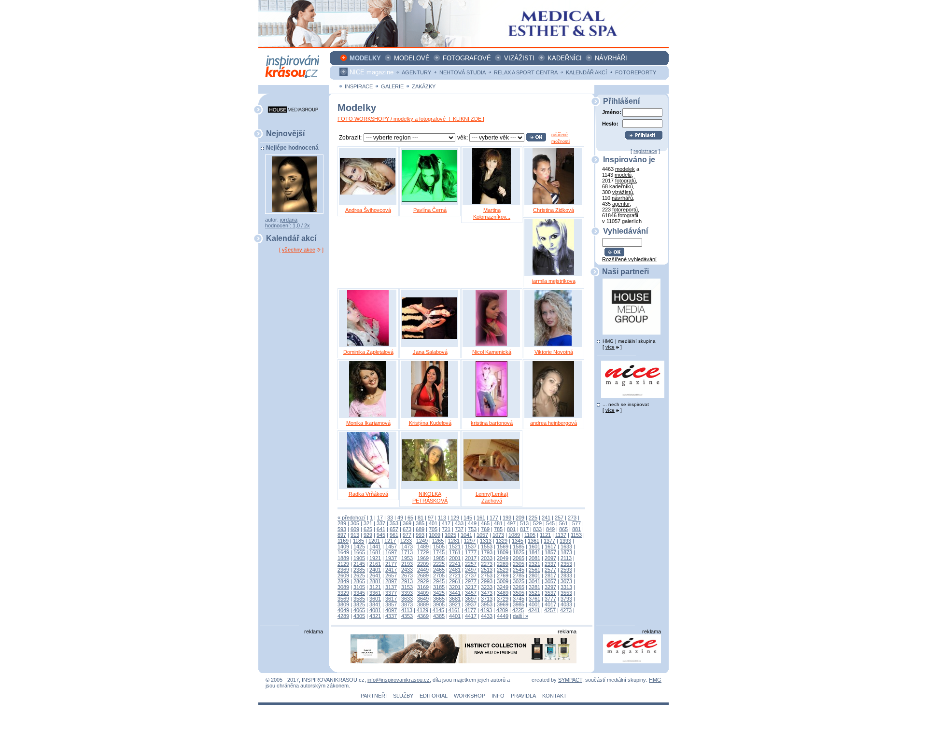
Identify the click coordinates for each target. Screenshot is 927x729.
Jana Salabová (430, 352)
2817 (550, 575)
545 (550, 523)
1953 (407, 558)
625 (368, 529)
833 (537, 529)
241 (546, 517)
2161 (375, 564)
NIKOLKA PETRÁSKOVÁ (430, 497)
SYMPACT (570, 680)
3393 (407, 593)
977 (407, 535)
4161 (454, 610)
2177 (391, 564)
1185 (358, 541)
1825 (518, 552)
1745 (439, 552)
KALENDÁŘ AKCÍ (586, 72)
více (610, 347)
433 (459, 523)
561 (563, 523)
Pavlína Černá (430, 210)
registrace (645, 151)
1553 (486, 546)
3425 (439, 593)
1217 (390, 541)
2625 (359, 575)
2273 (486, 564)
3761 (534, 599)
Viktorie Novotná (553, 352)
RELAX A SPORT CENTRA (526, 72)
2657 (391, 575)
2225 (439, 564)
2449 (423, 570)
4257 (550, 610)
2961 (455, 581)
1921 (375, 558)
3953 (486, 604)
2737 (471, 575)
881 (576, 529)
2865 (359, 581)
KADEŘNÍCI (565, 58)
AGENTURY (416, 72)
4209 (502, 610)
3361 (375, 593)
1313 (486, 541)
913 (355, 535)
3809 (343, 604)
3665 (439, 599)
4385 (439, 616)
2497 (471, 570)
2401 (375, 570)
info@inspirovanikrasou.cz (398, 680)
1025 (450, 535)
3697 (471, 599)
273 (572, 517)
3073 (566, 581)
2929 (423, 581)
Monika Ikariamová (368, 423)
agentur (621, 204)
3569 (343, 599)
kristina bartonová (492, 423)
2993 (486, 581)
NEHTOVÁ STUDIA (462, 72)
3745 (518, 599)
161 (481, 517)
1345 (517, 541)
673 (407, 529)
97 (431, 517)
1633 (566, 546)
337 (381, 523)
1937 (391, 558)
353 (394, 523)
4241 (534, 610)
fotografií (628, 215)
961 (394, 535)
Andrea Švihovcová (368, 210)
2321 (534, 564)
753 (472, 529)
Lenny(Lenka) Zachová (492, 497)
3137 (391, 587)
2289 (502, 564)
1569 (502, 546)
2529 (502, 570)
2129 (343, 564)
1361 (533, 541)
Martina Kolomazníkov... (491, 213)
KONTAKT (554, 696)
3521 (534, 593)
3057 (550, 581)
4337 (391, 616)
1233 (406, 541)
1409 (343, 546)
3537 (550, 593)
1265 (438, 541)
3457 (471, 593)
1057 (482, 535)
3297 (550, 587)
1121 (545, 535)
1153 (576, 535)
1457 (391, 546)
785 (498, 529)
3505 (518, 593)
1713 (407, 552)
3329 (343, 593)
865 (563, 529)
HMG (655, 680)
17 (380, 517)
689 (420, 529)
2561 (534, 570)
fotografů (625, 180)
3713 (486, 599)
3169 (423, 587)
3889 (423, 604)
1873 (566, 552)
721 (446, 529)
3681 (455, 599)
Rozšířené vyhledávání (629, 259)
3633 (407, 599)
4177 (470, 610)
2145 (359, 564)
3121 (375, 587)
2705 (439, 575)
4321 (375, 616)
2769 (502, 575)
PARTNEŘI (374, 696)
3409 (423, 593)
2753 (486, 575)
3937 (471, 604)
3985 (518, 604)
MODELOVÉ (412, 58)
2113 (566, 558)
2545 (518, 570)
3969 (502, 604)
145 (468, 517)
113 (442, 517)
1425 (359, 546)
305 (355, 523)
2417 (391, 570)
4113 (406, 610)
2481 (455, 570)
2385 (359, 570)
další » (520, 616)
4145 (438, 610)
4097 (391, 610)
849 (550, 529)
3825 (359, 604)
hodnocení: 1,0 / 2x (287, 225)
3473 (486, 593)
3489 (502, 593)
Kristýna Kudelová (430, 423)
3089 (343, 587)
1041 (466, 535)
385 (420, 523)
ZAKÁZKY (423, 86)
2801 (534, 575)
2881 (375, 581)
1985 (439, 558)
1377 (549, 541)
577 (576, 523)
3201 (455, 587)
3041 (534, 581)
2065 (518, 558)
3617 (391, 599)
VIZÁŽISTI (519, 58)
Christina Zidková (553, 210)
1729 (423, 552)
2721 (455, 575)
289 (341, 523)
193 (507, 517)
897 (341, 535)
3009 (502, 581)
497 (511, 523)
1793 (486, 552)
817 (524, 529)
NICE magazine (371, 72)
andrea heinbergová (553, 423)
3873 (407, 604)
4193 (486, 610)
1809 (502, 552)
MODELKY (365, 58)
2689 (423, 575)
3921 (455, 604)
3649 (423, 599)
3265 (518, 587)
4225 (518, 610)
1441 (375, 546)
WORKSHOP (469, 696)
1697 (391, 552)
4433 (486, 616)
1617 (550, 546)
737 (459, 529)
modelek (625, 169)
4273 (566, 610)
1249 (422, 541)
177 (494, 517)
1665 (359, 552)
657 (394, 529)
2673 (407, 575)
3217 (471, 587)
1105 (529, 535)
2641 (375, 575)
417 (446, 523)
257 (559, 517)
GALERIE (392, 86)
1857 (550, 552)
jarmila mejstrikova (554, 281)
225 (533, 517)
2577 (550, 570)
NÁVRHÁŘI (611, 58)
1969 (423, 558)
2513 (486, 570)
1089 (514, 535)
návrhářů (622, 198)
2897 (391, 581)
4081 (375, 610)
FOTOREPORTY (635, 72)
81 (420, 517)
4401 (455, 616)
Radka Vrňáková (368, 494)
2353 (566, 564)
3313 (566, 587)
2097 (550, 558)
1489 (423, 546)
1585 (518, 546)
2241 (455, 564)
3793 (566, 599)
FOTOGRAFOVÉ (467, 58)
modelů (623, 175)
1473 (407, 546)
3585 (359, 599)
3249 (502, 587)
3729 (502, 599)
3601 (375, 599)
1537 (471, 546)
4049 (343, 610)
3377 (391, 593)
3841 (375, 604)
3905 (439, 604)
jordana (288, 220)
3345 (359, 593)
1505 (439, 546)
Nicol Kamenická (491, 352)
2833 (566, 575)
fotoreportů (625, 209)
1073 (498, 535)
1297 (470, 541)
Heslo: (610, 123)
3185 (439, 587)
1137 (560, 535)
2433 (407, 570)
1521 (455, 546)
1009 (434, 535)
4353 (407, 616)
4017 (550, 604)
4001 (534, 604)
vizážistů (622, 192)
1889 (343, 558)
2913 (407, 581)
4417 (471, 616)
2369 (343, 570)
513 (524, 523)
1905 (359, 558)
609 (355, 529)
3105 (359, 587)
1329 (501, 541)
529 (537, 523)
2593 (566, 570)
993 (420, 535)
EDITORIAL (434, 696)
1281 (454, 541)
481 (498, 523)
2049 (502, 558)
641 (381, 529)
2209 (423, 564)
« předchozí (351, 517)
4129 (422, 610)
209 (520, 517)
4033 (566, 604)
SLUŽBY (403, 696)
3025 (518, 581)
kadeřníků (621, 186)
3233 (486, 587)
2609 (343, 575)
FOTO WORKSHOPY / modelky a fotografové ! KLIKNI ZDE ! (410, 119)
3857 (391, 604)
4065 (359, 610)
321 (368, 523)
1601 (534, 546)
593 (341, 529)
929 (368, 535)
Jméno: (611, 112)
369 (407, 523)
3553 (566, 593)
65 (410, 517)
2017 (471, 558)
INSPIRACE (359, 86)
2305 (518, 564)
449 (472, 523)
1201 (374, 541)
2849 (343, 581)
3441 (455, 593)
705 (433, 529)
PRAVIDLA (523, 696)
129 (454, 517)
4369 (423, 616)
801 (511, 529)
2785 (518, 575)
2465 (439, 570)
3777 (550, 599)
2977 (471, 581)
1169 (343, 541)
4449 (502, 616)
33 (390, 517)
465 (485, 523)
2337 (550, 564)
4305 (359, 616)
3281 (534, 587)
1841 (534, 552)
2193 (407, 564)
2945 (439, 581)
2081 (534, 558)
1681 (375, 552)
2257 (471, 564)
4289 (343, 616)
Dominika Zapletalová (368, 352)
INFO (498, 696)
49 (400, 517)
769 (485, 529)
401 (433, 523)
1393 (565, 541)
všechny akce (298, 249)
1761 (455, 552)
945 (381, 535)
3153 (407, 587)
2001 (455, 558)
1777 (471, 552)
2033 (486, 558)
